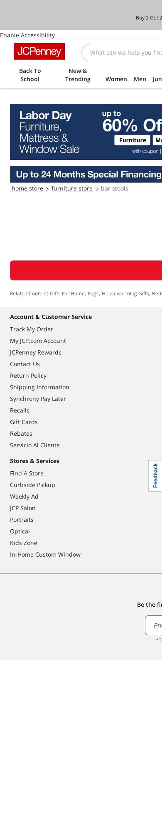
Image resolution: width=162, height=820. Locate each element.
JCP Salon (23, 508)
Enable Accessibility (27, 35)
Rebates (21, 433)
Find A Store (27, 473)
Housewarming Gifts (125, 293)
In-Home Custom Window (45, 554)
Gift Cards (24, 422)
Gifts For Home (67, 293)
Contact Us (25, 364)
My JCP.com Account (38, 341)
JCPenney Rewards (35, 352)
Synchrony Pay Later (38, 399)
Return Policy (28, 375)
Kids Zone (23, 543)
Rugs (93, 293)
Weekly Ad (24, 496)
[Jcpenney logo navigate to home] (39, 51)
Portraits (22, 519)
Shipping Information (39, 387)
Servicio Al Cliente (35, 445)
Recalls (19, 410)
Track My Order (31, 329)
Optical (20, 531)
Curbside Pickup (32, 485)
